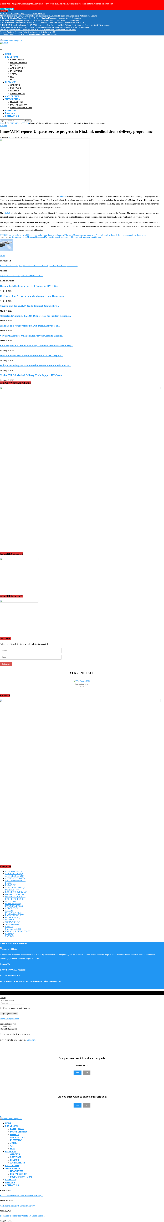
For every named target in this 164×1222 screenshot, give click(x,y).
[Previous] (9, 11)
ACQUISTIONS (14, 871)
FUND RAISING (14, 906)
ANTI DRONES (12, 96)
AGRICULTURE (17, 68)
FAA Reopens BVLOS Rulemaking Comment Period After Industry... (36, 345)
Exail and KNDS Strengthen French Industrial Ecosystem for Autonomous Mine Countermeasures (40, 20)
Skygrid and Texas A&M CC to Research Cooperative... (29, 306)
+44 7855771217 (7, 9)
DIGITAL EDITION (18, 104)
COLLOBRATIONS (15, 887)
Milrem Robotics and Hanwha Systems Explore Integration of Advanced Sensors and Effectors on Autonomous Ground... (49, 16)
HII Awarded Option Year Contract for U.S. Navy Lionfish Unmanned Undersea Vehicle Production (40, 18)
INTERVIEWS (16, 71)
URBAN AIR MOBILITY (18, 931)
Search (27, 121)
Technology (12, 924)
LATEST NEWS (17, 59)
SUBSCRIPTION (12, 99)
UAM (9, 927)
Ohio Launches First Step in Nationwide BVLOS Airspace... (31, 355)
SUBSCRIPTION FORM (21, 107)
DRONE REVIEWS (15, 897)
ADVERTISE (10, 110)
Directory (10, 113)
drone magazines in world (17, 235)
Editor (11, 137)
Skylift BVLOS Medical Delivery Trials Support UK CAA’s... (32, 375)
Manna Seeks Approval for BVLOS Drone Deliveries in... (30, 325)
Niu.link (63, 196)
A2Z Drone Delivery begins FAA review (17, 1206)
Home (2, 123)
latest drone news (139, 235)
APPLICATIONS (17, 93)
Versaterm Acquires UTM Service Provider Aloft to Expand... (32, 335)
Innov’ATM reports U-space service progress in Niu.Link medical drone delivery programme (94, 235)
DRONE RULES (14, 899)
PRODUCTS (10, 82)
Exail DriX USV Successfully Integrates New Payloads (22, 13)
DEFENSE (14, 65)
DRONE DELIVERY (18, 62)
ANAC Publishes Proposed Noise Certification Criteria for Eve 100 (27, 32)
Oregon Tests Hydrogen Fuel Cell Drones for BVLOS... (29, 286)
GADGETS (15, 85)
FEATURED (13, 904)
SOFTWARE (15, 87)
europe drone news (49, 235)
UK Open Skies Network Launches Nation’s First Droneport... (32, 296)
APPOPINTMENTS (15, 880)
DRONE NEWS (11, 56)
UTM (9, 933)
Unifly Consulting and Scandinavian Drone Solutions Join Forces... (35, 365)
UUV (12, 79)
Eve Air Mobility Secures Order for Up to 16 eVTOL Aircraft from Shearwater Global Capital (38, 30)
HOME (8, 54)
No (87, 1073)
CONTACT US (12, 116)
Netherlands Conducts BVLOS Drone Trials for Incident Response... (35, 315)
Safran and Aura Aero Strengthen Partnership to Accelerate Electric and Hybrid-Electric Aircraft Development (44, 27)
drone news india (35, 235)
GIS (12, 76)
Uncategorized (13, 929)
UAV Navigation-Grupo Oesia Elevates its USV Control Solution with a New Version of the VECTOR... (42, 23)
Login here (31, 1040)
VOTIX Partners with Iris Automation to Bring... (21, 1196)
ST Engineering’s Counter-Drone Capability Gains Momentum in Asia (28, 34)
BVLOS (25, 123)
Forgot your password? (9, 1019)
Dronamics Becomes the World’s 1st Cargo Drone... (22, 1216)
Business (10, 883)
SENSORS (14, 90)
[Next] (11, 11)
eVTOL (13, 73)
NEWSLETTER (16, 102)
